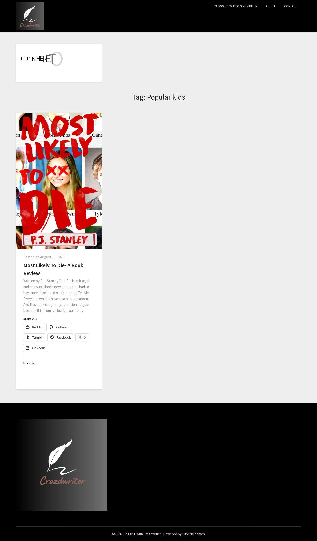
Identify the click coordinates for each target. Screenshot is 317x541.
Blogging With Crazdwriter (235, 6)
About (270, 6)
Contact (290, 6)
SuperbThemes (193, 534)
